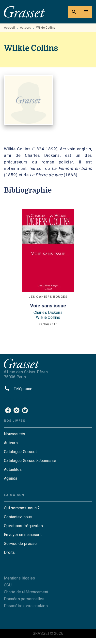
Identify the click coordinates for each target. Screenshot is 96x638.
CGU (8, 585)
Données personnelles (24, 599)
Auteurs (25, 27)
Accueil (9, 27)
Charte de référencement (26, 592)
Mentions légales (19, 578)
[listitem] (8, 410)
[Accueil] (24, 11)
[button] (48, 434)
